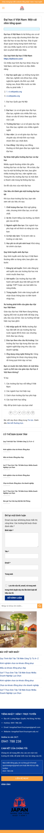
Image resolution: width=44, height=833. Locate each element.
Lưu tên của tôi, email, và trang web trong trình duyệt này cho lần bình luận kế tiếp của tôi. (21, 589)
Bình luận (9, 530)
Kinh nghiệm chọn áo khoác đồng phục (16, 449)
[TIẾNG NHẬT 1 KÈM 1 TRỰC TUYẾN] (22, 8)
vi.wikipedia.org (13, 96)
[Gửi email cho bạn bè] (24, 413)
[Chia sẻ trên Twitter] (19, 413)
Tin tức (30, 420)
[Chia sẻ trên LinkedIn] (33, 413)
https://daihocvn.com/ (13, 59)
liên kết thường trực (15, 423)
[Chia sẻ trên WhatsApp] (11, 413)
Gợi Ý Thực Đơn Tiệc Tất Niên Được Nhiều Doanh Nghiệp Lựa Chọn (20, 466)
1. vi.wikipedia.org (14, 92)
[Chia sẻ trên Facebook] (15, 413)
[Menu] (3, 8)
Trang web (9, 574)
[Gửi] (39, 606)
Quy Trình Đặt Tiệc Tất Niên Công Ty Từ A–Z (18, 441)
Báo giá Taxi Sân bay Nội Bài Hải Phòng (16, 501)
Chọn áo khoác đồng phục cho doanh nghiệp (18, 483)
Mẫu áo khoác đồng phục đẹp (13, 457)
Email (7, 563)
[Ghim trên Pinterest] (28, 413)
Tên (7, 551)
